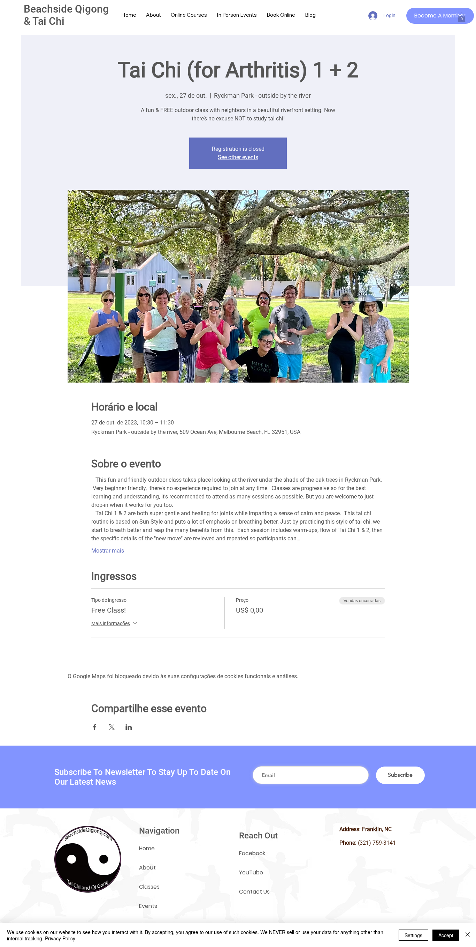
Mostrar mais (107, 550)
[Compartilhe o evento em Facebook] (94, 727)
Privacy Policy (60, 938)
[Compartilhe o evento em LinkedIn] (128, 727)
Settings (413, 935)
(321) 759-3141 (377, 842)
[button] (462, 17)
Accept (445, 935)
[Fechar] (467, 935)
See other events (238, 157)
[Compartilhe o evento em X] (111, 727)
